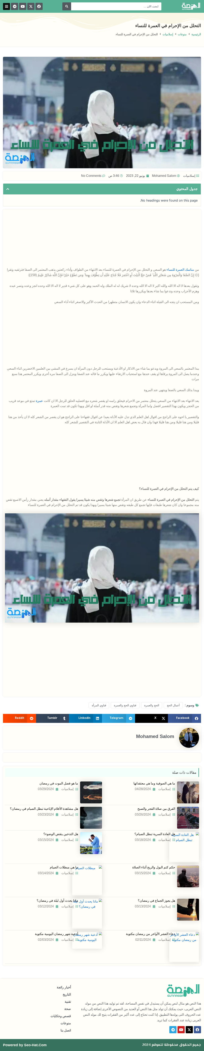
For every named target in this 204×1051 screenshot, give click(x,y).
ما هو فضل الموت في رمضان (58, 783)
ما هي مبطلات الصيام (64, 867)
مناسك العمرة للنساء (180, 269)
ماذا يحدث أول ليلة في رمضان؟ (57, 900)
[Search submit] (66, 6)
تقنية (68, 1001)
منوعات (182, 34)
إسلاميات (168, 34)
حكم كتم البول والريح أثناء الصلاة (153, 867)
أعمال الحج (173, 705)
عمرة (39, 400)
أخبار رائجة (64, 987)
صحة (67, 1009)
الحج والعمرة (151, 705)
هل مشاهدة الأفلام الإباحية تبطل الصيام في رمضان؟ (44, 808)
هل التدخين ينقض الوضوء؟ (60, 834)
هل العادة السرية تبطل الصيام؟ (154, 834)
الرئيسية (196, 34)
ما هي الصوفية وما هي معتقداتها (154, 783)
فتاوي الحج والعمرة (125, 705)
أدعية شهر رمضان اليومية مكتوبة (56, 934)
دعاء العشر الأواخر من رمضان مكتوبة (150, 934)
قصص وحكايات (61, 1016)
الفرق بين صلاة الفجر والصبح (156, 808)
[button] (6, 6)
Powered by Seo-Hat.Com (25, 1045)
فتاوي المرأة (99, 705)
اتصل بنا (66, 1030)
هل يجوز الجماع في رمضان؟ (156, 900)
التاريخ (67, 994)
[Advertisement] (102, 239)
